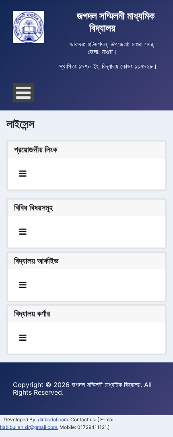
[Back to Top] (159, 423)
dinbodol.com (53, 419)
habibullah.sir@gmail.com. (29, 427)
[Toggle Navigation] (23, 174)
